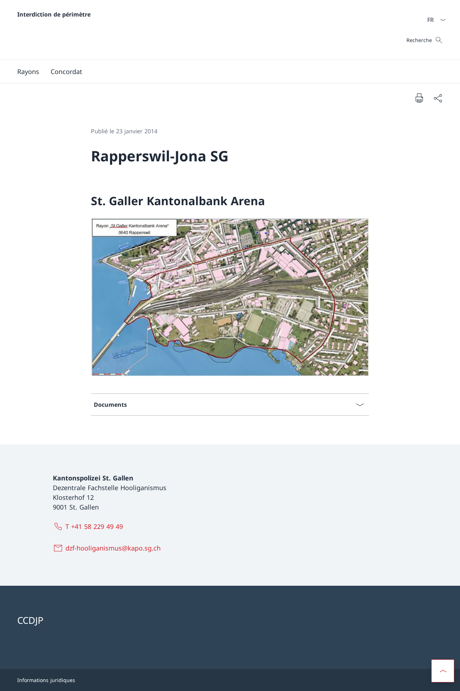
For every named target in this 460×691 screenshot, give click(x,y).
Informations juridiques (46, 680)
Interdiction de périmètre (54, 14)
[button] (442, 670)
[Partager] (437, 98)
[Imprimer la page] (419, 97)
